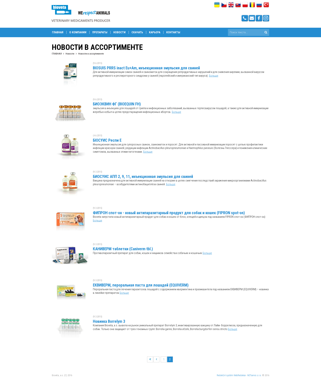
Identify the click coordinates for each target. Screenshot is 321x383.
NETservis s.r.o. (254, 375)
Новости (119, 32)
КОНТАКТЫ (173, 32)
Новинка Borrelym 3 (109, 321)
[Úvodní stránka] (80, 13)
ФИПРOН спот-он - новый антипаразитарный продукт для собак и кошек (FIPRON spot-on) (169, 212)
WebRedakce (240, 375)
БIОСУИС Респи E (107, 140)
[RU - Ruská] (259, 5)
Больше (213, 75)
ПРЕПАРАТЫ (99, 32)
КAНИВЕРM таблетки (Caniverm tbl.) (123, 249)
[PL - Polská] (245, 5)
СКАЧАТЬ (137, 32)
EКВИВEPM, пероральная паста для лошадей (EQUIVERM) (141, 285)
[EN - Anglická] (231, 5)
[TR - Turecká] (266, 5)
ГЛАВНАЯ (57, 53)
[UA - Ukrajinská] (217, 5)
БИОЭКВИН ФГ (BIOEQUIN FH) (117, 104)
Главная (57, 32)
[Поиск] (265, 32)
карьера (154, 32)
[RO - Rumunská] (252, 5)
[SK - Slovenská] (238, 5)
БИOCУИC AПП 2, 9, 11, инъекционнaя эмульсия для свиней (143, 176)
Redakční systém (225, 375)
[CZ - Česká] (224, 5)
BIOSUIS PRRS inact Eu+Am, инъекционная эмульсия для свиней (146, 68)
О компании (77, 32)
